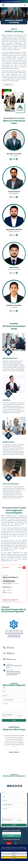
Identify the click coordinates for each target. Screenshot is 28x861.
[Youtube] (18, 786)
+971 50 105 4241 (10, 653)
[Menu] (24, 5)
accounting (15, 63)
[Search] (21, 5)
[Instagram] (11, 786)
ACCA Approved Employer (11, 839)
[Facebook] (13, 786)
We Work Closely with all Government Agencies (13, 610)
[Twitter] (21, 786)
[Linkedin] (16, 786)
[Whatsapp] (8, 786)
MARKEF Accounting (6, 515)
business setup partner (15, 71)
